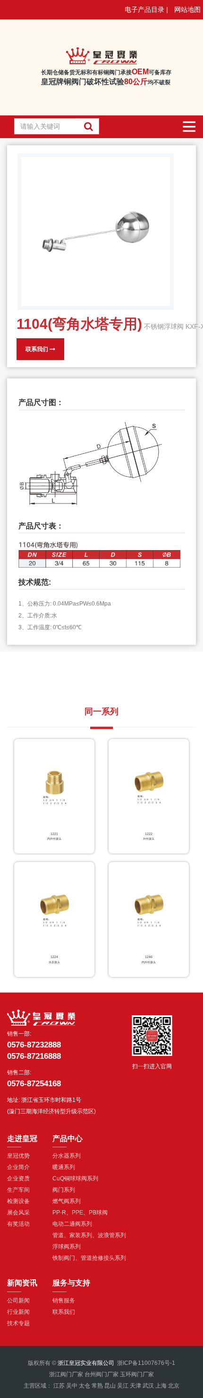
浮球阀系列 (66, 1246)
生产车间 (18, 1190)
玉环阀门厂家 (137, 1374)
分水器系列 (66, 1155)
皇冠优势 (18, 1155)
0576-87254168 (34, 1083)
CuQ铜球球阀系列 (75, 1178)
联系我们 (37, 349)
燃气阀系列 (66, 1201)
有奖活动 (18, 1224)
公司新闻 (18, 1300)
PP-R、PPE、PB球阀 (80, 1212)
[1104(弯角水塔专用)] (95, 231)
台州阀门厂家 (101, 1374)
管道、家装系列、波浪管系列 (89, 1235)
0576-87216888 (34, 1056)
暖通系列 (63, 1167)
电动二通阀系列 (72, 1224)
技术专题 (18, 1323)
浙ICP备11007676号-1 (146, 1363)
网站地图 (187, 9)
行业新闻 (18, 1312)
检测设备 (18, 1201)
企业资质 (18, 1178)
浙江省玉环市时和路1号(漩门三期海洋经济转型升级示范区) (51, 1106)
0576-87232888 (34, 1044)
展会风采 (18, 1212)
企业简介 (18, 1167)
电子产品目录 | (146, 9)
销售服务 (63, 1300)
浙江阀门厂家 (66, 1374)
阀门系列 (63, 1190)
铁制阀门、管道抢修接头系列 (89, 1258)
